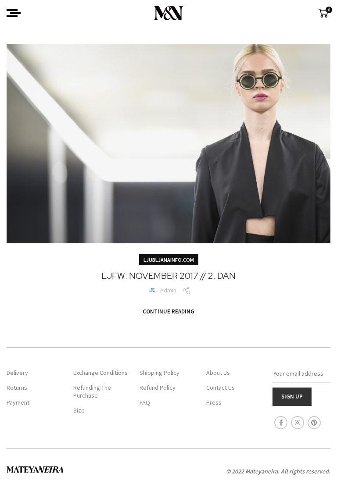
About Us (218, 373)
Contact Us (220, 387)
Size (79, 410)
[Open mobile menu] (13, 13)
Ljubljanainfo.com (168, 259)
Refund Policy (158, 387)
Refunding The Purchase (92, 391)
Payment (18, 402)
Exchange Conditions (100, 373)
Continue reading (168, 311)
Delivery (17, 373)
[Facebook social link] (280, 422)
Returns (17, 387)
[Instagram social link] (297, 422)
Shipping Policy (159, 373)
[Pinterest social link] (314, 422)
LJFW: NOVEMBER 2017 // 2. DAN (168, 275)
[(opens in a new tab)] (168, 143)
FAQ (145, 402)
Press (214, 402)
